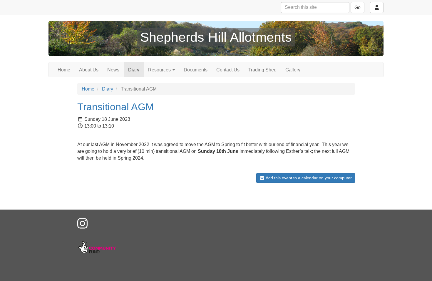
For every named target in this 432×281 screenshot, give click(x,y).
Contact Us (228, 69)
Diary (133, 69)
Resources (160, 69)
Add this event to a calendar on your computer (308, 177)
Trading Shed (262, 69)
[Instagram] (82, 223)
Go (357, 7)
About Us (88, 69)
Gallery (292, 69)
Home (64, 69)
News (113, 69)
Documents (195, 69)
